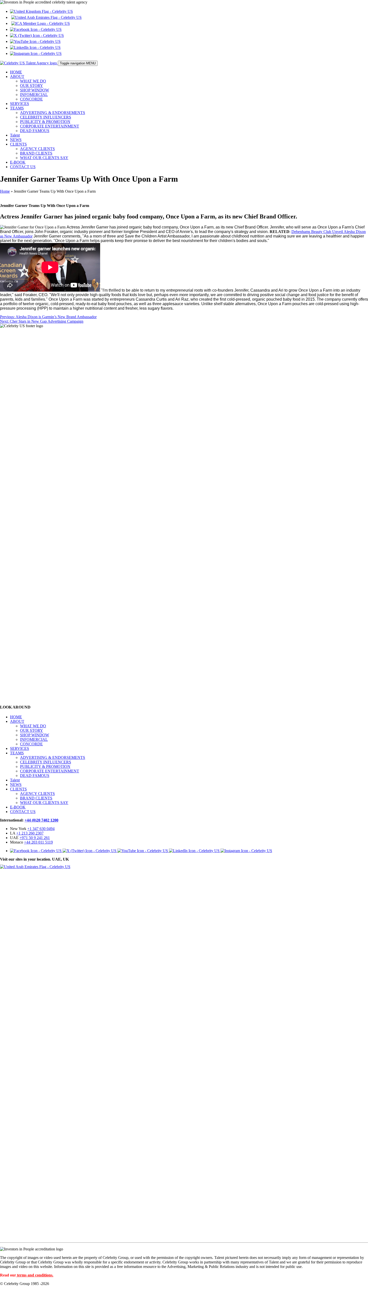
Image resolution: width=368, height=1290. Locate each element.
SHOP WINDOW (34, 90)
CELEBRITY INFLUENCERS (45, 117)
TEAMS (17, 108)
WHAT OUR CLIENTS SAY (44, 158)
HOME (16, 72)
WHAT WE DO (33, 81)
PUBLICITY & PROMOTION (45, 122)
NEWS (16, 140)
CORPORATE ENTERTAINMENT (49, 126)
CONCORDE (31, 99)
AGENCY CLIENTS (37, 149)
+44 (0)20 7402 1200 (41, 820)
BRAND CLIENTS (36, 153)
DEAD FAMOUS (34, 131)
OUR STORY (31, 85)
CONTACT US (23, 167)
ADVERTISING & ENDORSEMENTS (52, 112)
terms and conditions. (35, 1275)
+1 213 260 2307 (30, 833)
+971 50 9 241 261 (35, 838)
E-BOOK (18, 162)
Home (5, 191)
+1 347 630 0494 (41, 829)
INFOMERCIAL (34, 94)
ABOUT (17, 76)
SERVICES (19, 103)
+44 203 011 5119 (38, 842)
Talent (15, 135)
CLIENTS (18, 144)
